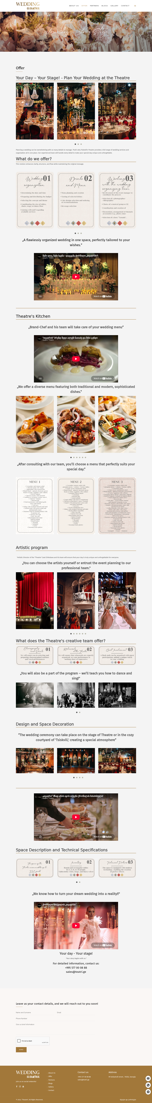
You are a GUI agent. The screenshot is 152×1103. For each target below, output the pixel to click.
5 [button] (82, 457)
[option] (34, 111)
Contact (125, 6)
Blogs (105, 6)
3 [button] (81, 144)
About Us (74, 6)
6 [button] (85, 457)
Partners (94, 6)
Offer (84, 6)
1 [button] (75, 144)
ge (135, 6)
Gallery (114, 6)
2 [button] (78, 144)
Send (21, 1049)
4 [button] (79, 457)
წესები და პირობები (128, 1100)
